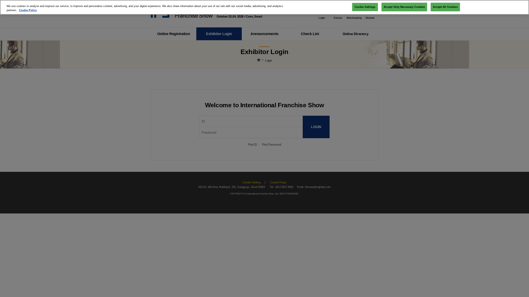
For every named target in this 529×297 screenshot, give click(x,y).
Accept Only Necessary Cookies (404, 6)
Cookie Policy (28, 10)
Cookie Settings (365, 6)
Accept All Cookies (445, 6)
